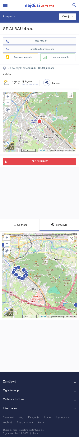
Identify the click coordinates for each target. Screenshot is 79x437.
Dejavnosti (8, 417)
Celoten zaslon (70, 95)
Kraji (21, 417)
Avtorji (41, 422)
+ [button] (8, 96)
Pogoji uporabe (24, 422)
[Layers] (9, 145)
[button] (8, 109)
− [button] (8, 102)
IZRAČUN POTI (39, 161)
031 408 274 (42, 40)
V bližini (7, 74)
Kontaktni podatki (23, 57)
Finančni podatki (60, 57)
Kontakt (48, 417)
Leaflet (42, 150)
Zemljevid (61, 225)
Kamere (56, 83)
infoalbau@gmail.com (42, 48)
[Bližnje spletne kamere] (46, 82)
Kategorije (33, 417)
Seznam (22, 225)
